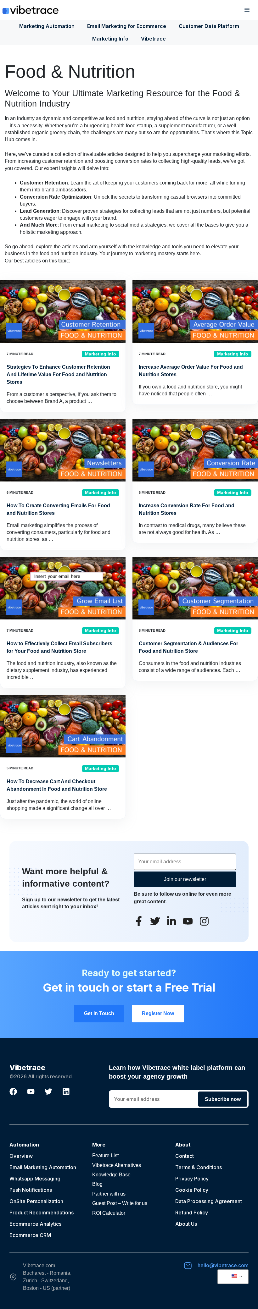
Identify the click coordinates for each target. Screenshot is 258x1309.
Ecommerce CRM (30, 1235)
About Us (186, 1224)
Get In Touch (99, 1013)
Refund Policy (191, 1212)
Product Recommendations (41, 1212)
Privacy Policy (192, 1178)
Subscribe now (223, 1099)
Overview (21, 1156)
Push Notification (29, 1190)
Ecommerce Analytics (35, 1224)
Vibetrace (153, 39)
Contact (184, 1156)
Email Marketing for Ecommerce (126, 26)
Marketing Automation (47, 26)
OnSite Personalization (36, 1201)
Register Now (158, 1013)
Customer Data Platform (209, 26)
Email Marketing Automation (42, 1167)
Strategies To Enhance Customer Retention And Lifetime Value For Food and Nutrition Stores (58, 374)
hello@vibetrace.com (223, 1265)
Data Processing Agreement (208, 1201)
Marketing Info (110, 39)
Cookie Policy (191, 1190)
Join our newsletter (185, 879)
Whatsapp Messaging (34, 1178)
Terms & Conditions (198, 1167)
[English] (232, 1276)
